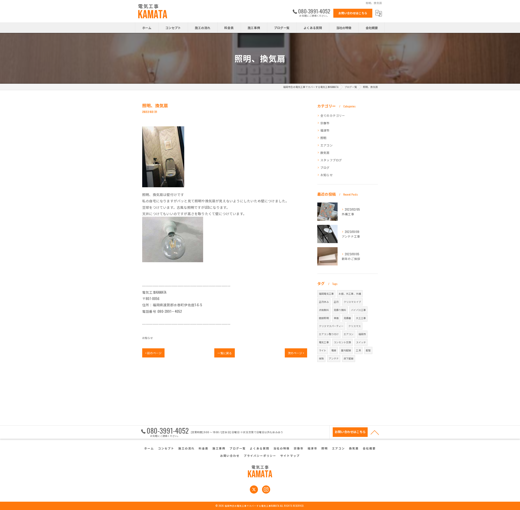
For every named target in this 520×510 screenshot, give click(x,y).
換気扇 (325, 153)
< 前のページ (153, 353)
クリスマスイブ (352, 301)
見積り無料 (340, 310)
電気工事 (324, 342)
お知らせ (147, 338)
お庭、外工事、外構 (350, 293)
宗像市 (325, 123)
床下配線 (349, 358)
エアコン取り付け (329, 334)
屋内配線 (346, 350)
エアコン (326, 145)
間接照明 (324, 318)
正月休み (324, 301)
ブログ (325, 167)
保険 (321, 358)
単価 (336, 318)
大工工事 (361, 318)
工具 (358, 350)
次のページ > (296, 353)
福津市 (325, 130)
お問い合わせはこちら (352, 13)
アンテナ (334, 358)
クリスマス (354, 326)
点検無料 (324, 310)
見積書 (347, 318)
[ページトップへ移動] (375, 432)
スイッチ (361, 342)
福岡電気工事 (326, 293)
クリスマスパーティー (331, 326)
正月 (336, 301)
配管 (368, 350)
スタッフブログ (331, 160)
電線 (333, 350)
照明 (323, 138)
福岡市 (362, 334)
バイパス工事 (358, 310)
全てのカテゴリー (332, 115)
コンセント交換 (342, 342)
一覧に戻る (224, 353)
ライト (322, 350)
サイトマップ (290, 456)
